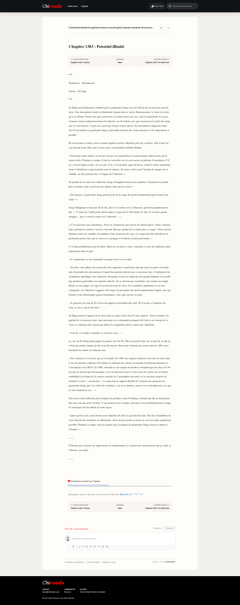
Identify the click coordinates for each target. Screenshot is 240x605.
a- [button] (168, 27)
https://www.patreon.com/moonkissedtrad (87, 485)
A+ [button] (161, 27)
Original (84, 6)
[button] (157, 6)
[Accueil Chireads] (52, 6)
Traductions (73, 6)
